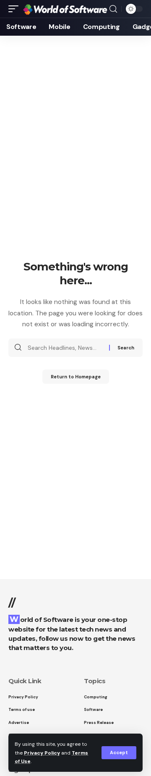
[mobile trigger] (15, 9)
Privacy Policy (42, 753)
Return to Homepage (76, 377)
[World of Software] (65, 9)
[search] (113, 9)
